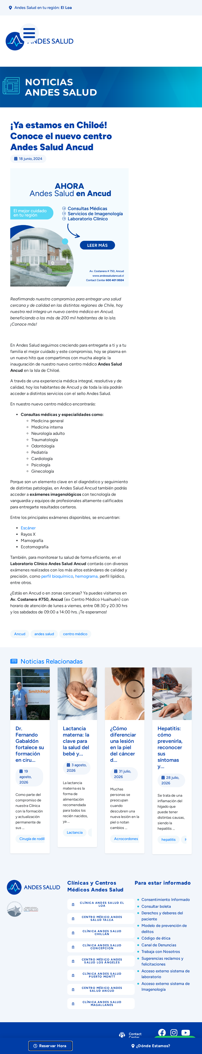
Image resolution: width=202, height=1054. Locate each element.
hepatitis (168, 839)
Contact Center (135, 1035)
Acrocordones (126, 839)
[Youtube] (185, 1032)
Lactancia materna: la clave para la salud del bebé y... (76, 741)
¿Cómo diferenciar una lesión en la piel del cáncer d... (123, 744)
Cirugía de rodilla (33, 839)
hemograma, (87, 576)
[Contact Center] (122, 1036)
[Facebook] (162, 1032)
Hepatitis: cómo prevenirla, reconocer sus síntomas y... (170, 747)
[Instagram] (174, 1032)
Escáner (28, 527)
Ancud (19, 634)
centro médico (75, 634)
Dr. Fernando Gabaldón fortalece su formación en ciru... (30, 744)
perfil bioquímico (57, 576)
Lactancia (75, 832)
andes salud (44, 634)
